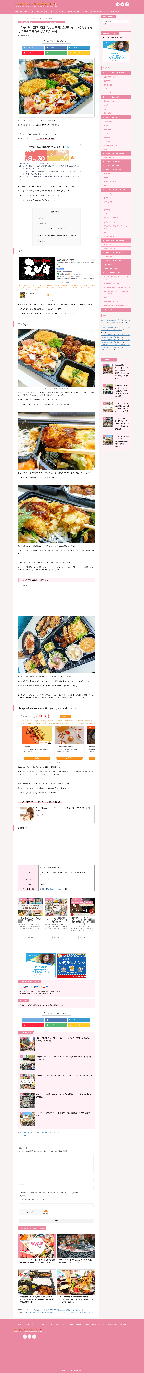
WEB (42, 889)
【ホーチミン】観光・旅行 (68, 11)
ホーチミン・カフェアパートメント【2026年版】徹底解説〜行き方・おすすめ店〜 (122, 441)
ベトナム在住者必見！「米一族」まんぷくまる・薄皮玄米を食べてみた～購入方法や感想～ (56, 920)
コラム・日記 (109, 310)
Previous (20, 921)
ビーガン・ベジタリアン (111, 218)
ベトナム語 (107, 93)
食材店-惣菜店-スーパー (111, 145)
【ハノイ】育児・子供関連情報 (114, 153)
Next (93, 921)
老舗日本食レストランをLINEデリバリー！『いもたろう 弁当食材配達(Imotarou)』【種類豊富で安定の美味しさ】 (37, 1299)
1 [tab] (50, 943)
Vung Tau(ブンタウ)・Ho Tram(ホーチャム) (116, 278)
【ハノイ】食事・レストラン (52, 12)
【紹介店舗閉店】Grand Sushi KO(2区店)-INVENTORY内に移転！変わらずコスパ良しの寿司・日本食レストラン (76, 1299)
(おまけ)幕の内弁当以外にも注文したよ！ (55, 228)
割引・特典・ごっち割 (111, 77)
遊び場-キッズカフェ (110, 157)
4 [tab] (59, 943)
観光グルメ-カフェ (110, 101)
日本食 (32, 1132)
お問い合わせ (115, 11)
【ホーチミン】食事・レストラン (83, 12)
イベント (56, 1132)
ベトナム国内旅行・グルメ (99, 11)
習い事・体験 (108, 85)
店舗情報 (41, 241)
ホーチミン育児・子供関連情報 (114, 240)
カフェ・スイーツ (109, 222)
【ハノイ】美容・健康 (112, 165)
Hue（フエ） (108, 297)
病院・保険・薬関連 (111, 269)
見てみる (30, 937)
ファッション (108, 256)
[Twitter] (122, 4)
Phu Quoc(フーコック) (111, 283)
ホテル (106, 109)
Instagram (60, 889)
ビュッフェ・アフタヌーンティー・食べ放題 (116, 227)
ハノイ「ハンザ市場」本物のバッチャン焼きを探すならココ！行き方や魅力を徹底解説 (122, 424)
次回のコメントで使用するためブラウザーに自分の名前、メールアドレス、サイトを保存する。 (50, 1193)
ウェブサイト (63, 313)
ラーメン (107, 133)
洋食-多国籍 (108, 129)
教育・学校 (107, 244)
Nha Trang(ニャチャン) (111, 301)
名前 (21, 1176)
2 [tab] (53, 943)
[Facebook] (127, 4)
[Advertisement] (56, 601)
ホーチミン (23, 1135)
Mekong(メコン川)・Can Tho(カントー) (117, 287)
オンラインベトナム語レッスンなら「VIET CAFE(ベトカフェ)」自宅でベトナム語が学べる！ (54, 1310)
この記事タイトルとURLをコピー (57, 41)
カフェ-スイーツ (109, 141)
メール (21, 1184)
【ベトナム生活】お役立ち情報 (21, 12)
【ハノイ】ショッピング (112, 161)
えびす (59, 300)
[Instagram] (118, 4)
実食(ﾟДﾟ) (42, 223)
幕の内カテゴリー (59, 763)
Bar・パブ (107, 232)
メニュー (41, 218)
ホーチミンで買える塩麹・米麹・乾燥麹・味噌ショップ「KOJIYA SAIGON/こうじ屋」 (82, 920)
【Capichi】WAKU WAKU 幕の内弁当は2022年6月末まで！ (57, 236)
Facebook (50, 889)
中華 (105, 149)
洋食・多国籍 (108, 202)
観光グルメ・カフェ (110, 181)
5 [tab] (62, 943)
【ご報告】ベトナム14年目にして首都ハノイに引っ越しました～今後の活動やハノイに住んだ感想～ (115, 347)
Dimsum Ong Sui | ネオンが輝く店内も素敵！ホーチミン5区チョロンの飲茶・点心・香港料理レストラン (58, 1312)
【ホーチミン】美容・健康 (113, 261)
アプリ (72, 313)
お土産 (106, 105)
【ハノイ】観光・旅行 (36, 11)
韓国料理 (107, 137)
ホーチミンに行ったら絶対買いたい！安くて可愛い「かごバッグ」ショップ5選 (64, 1075)
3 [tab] (56, 943)
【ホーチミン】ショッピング (114, 252)
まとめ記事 (108, 265)
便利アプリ (107, 81)
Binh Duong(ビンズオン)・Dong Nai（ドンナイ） (116, 292)
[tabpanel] (30, 919)
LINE (67, 889)
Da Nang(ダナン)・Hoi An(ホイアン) (115, 305)
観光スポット (108, 113)
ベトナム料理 (108, 121)
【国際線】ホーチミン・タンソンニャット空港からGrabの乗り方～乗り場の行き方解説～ (122, 391)
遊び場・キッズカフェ (111, 248)
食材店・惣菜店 (24, 1132)
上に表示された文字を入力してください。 (32, 1199)
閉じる (59, 212)
